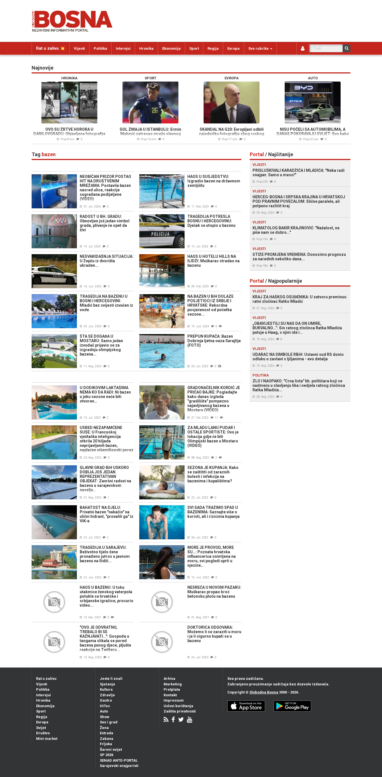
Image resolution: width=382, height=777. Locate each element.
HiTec (105, 706)
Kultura (106, 689)
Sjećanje (107, 684)
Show (104, 717)
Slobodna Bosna (263, 692)
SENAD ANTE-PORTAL (119, 760)
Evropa (233, 48)
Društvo (43, 733)
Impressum (174, 700)
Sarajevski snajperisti (119, 766)
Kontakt (170, 695)
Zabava (106, 739)
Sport (194, 48)
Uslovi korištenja (178, 706)
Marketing (173, 684)
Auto (104, 711)
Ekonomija (171, 48)
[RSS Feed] (166, 720)
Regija (213, 48)
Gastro (106, 700)
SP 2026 (106, 755)
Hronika (146, 48)
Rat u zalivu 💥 (50, 48)
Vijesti (79, 48)
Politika (100, 48)
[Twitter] (181, 720)
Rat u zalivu (46, 678)
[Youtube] (189, 720)
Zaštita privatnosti (180, 711)
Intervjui (123, 48)
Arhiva (169, 678)
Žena (104, 728)
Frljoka (106, 744)
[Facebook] (173, 720)
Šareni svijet (111, 749)
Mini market (46, 739)
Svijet (41, 728)
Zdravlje (107, 695)
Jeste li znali (111, 678)
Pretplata (172, 689)
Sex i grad (108, 722)
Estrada (106, 733)
